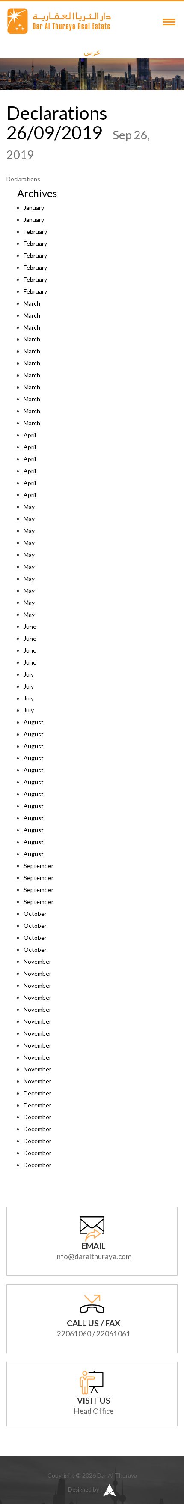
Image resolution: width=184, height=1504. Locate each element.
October (35, 913)
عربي (92, 51)
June (30, 626)
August (34, 722)
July (29, 674)
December (37, 1093)
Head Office (93, 1411)
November (37, 961)
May (29, 506)
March (32, 303)
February (35, 231)
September (38, 865)
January (34, 207)
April (30, 435)
